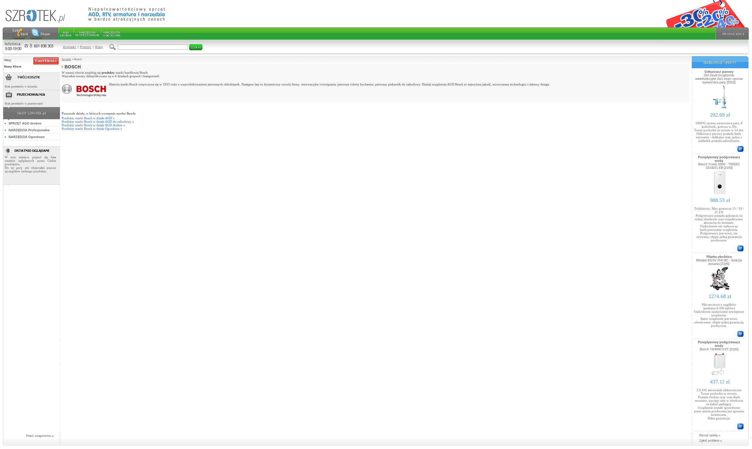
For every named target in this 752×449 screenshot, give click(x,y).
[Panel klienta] (46, 61)
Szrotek (66, 59)
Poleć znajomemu (40, 436)
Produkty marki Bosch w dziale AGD (88, 118)
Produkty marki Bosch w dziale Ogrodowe (92, 128)
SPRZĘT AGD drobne (25, 123)
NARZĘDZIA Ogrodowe (27, 137)
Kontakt (69, 47)
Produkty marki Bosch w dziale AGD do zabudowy (98, 121)
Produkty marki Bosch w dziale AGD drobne (93, 125)
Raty (99, 47)
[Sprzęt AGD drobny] (65, 33)
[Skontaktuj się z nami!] (20, 33)
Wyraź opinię (709, 435)
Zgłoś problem (710, 440)
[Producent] (731, 33)
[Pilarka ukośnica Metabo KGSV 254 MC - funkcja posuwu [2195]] (720, 290)
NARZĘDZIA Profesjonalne (29, 130)
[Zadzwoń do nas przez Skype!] (40, 33)
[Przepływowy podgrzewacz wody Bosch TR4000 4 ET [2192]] (720, 376)
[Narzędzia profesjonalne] (87, 33)
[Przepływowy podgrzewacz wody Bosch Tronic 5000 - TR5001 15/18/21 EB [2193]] (720, 194)
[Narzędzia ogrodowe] (111, 33)
